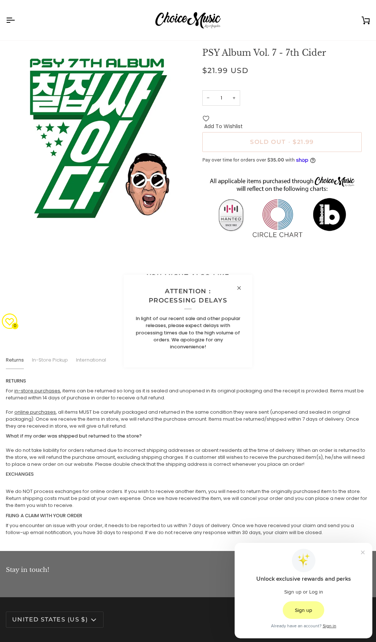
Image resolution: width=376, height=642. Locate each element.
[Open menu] (17, 20)
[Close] (242, 288)
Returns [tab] (15, 360)
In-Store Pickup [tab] (50, 360)
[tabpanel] (188, 456)
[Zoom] (19, 215)
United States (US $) (50, 619)
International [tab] (91, 360)
